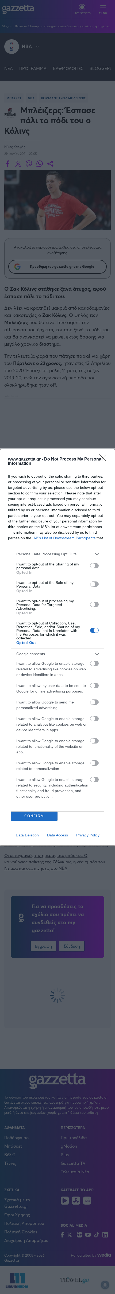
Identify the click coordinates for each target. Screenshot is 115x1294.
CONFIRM (34, 816)
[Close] (104, 459)
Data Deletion (27, 835)
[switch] (94, 565)
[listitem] (57, 554)
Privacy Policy (87, 835)
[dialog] (57, 647)
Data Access (57, 835)
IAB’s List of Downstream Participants (63, 538)
